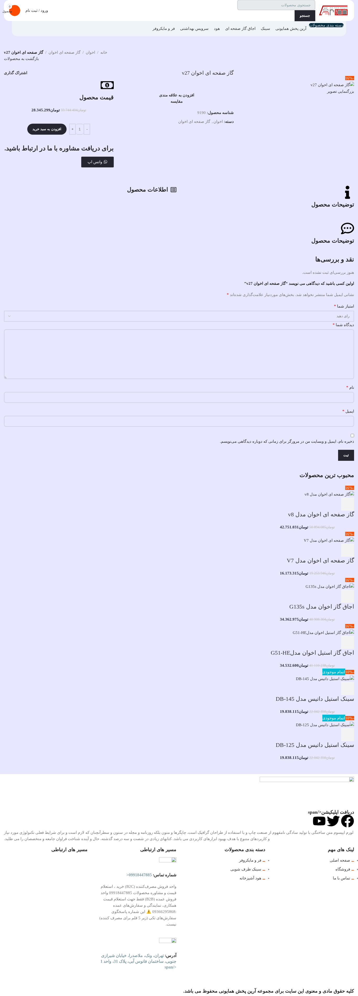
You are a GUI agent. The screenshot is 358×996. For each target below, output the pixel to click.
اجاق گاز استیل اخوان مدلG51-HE (312, 652)
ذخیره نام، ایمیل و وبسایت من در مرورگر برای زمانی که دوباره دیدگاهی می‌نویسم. (287, 441)
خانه (103, 52)
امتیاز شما (344, 306)
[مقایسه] (319, 504)
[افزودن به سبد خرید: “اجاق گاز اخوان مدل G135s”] (347, 596)
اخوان (90, 52)
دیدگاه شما (343, 324)
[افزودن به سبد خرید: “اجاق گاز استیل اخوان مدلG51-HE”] (347, 642)
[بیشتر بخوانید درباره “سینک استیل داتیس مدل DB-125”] (347, 734)
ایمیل (348, 411)
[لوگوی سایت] (333, 10)
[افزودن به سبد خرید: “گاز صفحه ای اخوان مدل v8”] (347, 504)
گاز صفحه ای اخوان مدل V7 (320, 560)
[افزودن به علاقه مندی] (305, 504)
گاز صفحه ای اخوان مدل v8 (321, 514)
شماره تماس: (151, 875)
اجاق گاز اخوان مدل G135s (321, 606)
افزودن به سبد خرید (46, 129)
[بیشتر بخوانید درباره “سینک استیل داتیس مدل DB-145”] (347, 688)
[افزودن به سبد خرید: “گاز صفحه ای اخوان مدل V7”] (347, 550)
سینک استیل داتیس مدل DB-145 (315, 699)
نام (350, 387)
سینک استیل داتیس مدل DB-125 (315, 745)
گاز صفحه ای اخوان (64, 52)
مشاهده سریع (333, 504)
